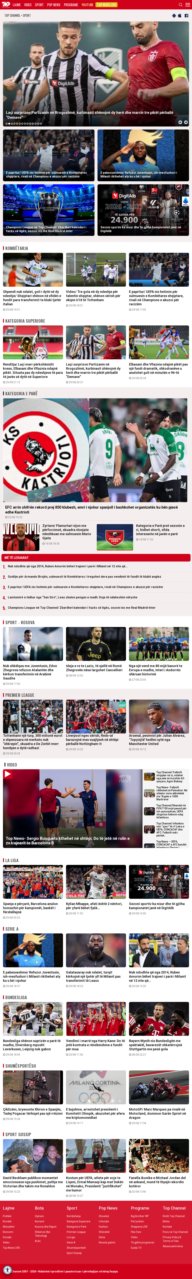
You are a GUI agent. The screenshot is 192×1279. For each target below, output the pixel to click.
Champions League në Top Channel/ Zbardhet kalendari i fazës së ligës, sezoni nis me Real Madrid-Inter (82, 607)
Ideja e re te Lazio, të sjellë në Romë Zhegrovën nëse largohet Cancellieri (94, 670)
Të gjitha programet (142, 1242)
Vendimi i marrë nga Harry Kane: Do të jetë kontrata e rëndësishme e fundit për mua (95, 1047)
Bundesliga (16, 997)
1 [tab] (7, 124)
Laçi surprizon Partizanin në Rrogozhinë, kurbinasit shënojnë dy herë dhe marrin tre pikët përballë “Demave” (93, 373)
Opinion (39, 1216)
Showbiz (104, 1216)
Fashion (103, 1226)
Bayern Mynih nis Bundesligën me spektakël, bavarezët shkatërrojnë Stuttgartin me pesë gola (155, 1047)
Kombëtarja (16, 248)
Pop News (53, 4)
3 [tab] (12, 124)
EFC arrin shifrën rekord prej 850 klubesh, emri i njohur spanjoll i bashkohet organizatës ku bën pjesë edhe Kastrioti (91, 512)
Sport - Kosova (20, 622)
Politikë (7, 1216)
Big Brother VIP (140, 1216)
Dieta (102, 1237)
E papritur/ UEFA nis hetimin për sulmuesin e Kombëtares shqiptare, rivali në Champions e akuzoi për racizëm (156, 300)
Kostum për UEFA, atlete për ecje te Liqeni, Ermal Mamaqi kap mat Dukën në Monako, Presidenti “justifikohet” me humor (94, 1186)
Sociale (7, 1237)
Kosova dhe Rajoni (45, 1226)
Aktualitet (8, 1226)
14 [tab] (41, 124)
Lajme (17, 4)
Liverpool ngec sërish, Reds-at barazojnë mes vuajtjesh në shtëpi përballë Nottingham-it (92, 742)
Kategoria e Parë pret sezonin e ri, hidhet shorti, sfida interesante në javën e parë (160, 532)
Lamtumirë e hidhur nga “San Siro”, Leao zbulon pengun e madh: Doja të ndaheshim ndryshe (72, 597)
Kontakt (167, 1226)
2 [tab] (9, 124)
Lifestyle (104, 1221)
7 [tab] (22, 124)
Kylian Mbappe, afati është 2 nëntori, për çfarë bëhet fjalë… (94, 908)
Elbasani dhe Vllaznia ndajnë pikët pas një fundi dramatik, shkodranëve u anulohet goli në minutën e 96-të (158, 371)
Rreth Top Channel (174, 1216)
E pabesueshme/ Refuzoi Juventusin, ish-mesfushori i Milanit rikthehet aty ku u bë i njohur (31, 979)
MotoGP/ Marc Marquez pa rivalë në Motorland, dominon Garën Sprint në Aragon (157, 1116)
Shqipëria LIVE (139, 1226)
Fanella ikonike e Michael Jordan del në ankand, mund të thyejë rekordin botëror (157, 1184)
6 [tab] (20, 124)
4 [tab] (14, 124)
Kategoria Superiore (25, 321)
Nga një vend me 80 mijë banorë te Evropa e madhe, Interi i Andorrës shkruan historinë (155, 672)
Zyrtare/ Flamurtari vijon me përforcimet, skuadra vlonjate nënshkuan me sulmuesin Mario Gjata (66, 534)
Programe (71, 4)
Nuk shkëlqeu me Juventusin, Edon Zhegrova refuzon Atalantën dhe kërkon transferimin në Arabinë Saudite (30, 674)
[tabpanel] (96, 73)
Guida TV (136, 1247)
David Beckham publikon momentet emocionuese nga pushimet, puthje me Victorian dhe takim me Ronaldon (33, 1184)
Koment (39, 1221)
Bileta (166, 1221)
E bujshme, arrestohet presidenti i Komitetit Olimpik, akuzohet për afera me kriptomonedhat (95, 1116)
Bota (39, 1208)
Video (28, 4)
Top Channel (174, 1208)
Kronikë (7, 1221)
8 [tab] (25, 124)
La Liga (12, 860)
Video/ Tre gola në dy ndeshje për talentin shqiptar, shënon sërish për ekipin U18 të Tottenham (93, 298)
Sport (39, 4)
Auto (38, 1240)
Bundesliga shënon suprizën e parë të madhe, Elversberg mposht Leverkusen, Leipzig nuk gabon (32, 1047)
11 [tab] (33, 124)
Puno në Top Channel (175, 1231)
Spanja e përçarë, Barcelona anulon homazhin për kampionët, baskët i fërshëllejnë (30, 910)
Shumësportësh (20, 1066)
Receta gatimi (107, 1242)
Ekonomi (8, 1231)
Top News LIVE (106, 4)
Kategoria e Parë (21, 393)
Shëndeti (104, 1231)
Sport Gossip (18, 1134)
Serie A (12, 929)
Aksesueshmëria (173, 1246)
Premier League (19, 695)
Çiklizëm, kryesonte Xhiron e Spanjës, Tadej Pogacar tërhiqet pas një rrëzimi (33, 1114)
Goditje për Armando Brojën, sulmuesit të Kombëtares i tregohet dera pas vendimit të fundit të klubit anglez (84, 576)
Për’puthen (137, 1221)
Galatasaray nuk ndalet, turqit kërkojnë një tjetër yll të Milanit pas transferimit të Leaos (93, 979)
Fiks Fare (136, 1231)
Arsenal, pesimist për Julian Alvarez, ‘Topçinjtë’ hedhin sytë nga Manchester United (157, 742)
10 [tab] (30, 124)
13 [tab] (38, 124)
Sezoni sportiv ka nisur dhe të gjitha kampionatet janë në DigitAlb (157, 908)
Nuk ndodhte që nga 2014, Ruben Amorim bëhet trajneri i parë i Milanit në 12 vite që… (68, 566)
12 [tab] (35, 124)
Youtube (87, 4)
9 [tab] (27, 124)
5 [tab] (17, 124)
